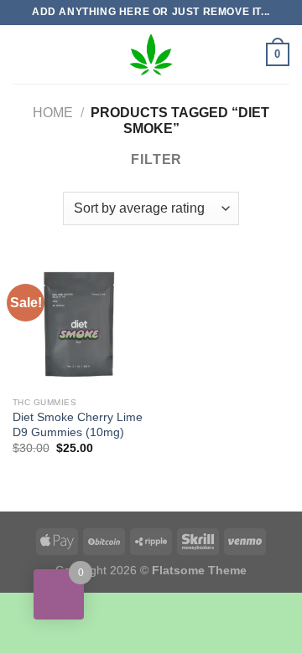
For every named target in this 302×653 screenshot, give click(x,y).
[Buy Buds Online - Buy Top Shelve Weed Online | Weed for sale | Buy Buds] (151, 54)
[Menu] (23, 54)
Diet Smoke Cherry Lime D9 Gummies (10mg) (78, 425)
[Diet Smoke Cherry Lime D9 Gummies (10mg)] (78, 323)
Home (53, 112)
